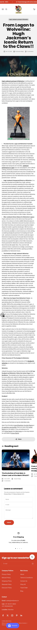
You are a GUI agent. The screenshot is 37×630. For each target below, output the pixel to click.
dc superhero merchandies (9, 427)
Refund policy (5, 623)
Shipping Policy (7, 581)
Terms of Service (17, 494)
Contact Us (23, 581)
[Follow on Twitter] (7, 615)
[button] (32, 557)
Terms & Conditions (26, 577)
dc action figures (28, 425)
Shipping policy (5, 624)
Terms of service (22, 623)
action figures (8, 431)
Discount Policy (7, 588)
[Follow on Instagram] (12, 615)
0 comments (30, 51)
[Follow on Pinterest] (17, 615)
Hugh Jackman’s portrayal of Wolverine (18, 19)
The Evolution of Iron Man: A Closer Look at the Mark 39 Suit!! (15, 474)
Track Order (24, 588)
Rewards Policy (6, 584)
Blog (21, 591)
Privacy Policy (7, 494)
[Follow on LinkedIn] (21, 615)
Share (19, 439)
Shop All (23, 584)
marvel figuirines (18, 425)
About (22, 574)
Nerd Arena (18, 431)
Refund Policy (6, 577)
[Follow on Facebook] (3, 615)
